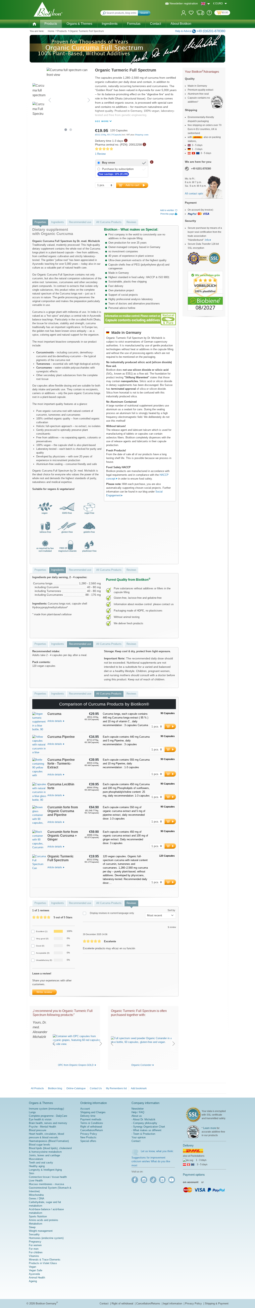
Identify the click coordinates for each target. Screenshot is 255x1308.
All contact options (195, 193)
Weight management (41, 1230)
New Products (88, 1137)
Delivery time (87, 1115)
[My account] (183, 12)
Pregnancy (35, 1241)
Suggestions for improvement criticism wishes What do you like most (150, 1161)
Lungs (32, 1112)
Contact (135, 1141)
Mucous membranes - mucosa (46, 1184)
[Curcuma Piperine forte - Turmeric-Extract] (39, 768)
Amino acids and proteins (43, 1220)
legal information (173, 1303)
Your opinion (138, 1137)
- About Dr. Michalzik (143, 1119)
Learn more (209, 1128)
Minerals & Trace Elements (44, 1259)
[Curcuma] (39, 722)
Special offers (88, 1141)
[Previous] (50, 100)
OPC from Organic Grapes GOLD (76, 1065)
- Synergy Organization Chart (148, 1126)
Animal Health (37, 1277)
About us (136, 1115)
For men (33, 1248)
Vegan (32, 1266)
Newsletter (137, 1108)
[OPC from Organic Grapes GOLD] (77, 1040)
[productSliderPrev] (54, 1043)
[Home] (34, 23)
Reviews (131, 222)
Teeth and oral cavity (41, 1162)
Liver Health (36, 1180)
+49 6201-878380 (201, 168)
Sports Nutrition (38, 1216)
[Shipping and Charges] (200, 14)
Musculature (36, 1158)
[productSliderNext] (101, 1043)
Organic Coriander (141, 1065)
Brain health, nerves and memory (48, 1123)
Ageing (33, 1281)
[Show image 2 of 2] (71, 129)
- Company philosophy (144, 1123)
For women (35, 1245)
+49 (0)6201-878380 (210, 31)
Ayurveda (34, 1273)
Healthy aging (37, 1166)
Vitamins (34, 1255)
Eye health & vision (40, 1119)
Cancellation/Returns (148, 1303)
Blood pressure (37, 1130)
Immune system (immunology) (46, 1108)
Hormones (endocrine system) (46, 1238)
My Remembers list (116, 1088)
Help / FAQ (137, 1112)
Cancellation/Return (91, 1130)
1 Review (100, 153)
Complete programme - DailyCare (48, 1115)
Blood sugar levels (39, 1144)
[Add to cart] (170, 726)
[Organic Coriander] (143, 1040)
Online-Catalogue (76, 1088)
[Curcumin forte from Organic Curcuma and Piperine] (39, 816)
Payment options (194, 1174)
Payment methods (90, 1119)
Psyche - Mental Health (42, 1126)
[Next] (89, 100)
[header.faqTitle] (209, 14)
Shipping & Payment (217, 1303)
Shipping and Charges (93, 1112)
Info (207, 239)
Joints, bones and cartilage (44, 1155)
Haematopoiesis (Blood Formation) (49, 1141)
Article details (55, 721)
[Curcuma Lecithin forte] (39, 792)
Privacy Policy (88, 1133)
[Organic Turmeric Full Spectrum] (39, 871)
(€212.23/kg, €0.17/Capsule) (108, 135)
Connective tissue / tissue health (48, 1176)
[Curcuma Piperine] (39, 745)
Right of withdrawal (91, 1126)
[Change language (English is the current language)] (205, 3)
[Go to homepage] (48, 9)
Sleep (32, 1227)
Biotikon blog (55, 1088)
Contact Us (96, 1088)
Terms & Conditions (91, 1123)
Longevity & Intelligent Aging (45, 1169)
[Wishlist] (191, 13)
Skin (31, 1173)
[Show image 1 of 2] (66, 129)
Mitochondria (36, 1194)
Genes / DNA (36, 1198)
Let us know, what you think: (157, 1151)
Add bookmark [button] (139, 1088)
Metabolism (35, 1223)
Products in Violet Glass (43, 1263)
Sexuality (34, 1234)
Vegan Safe (35, 1270)
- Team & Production (143, 1133)
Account (85, 1108)
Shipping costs (141, 135)
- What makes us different (146, 1130)
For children (35, 1252)
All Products (37, 1088)
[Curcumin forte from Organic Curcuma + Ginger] (39, 840)
